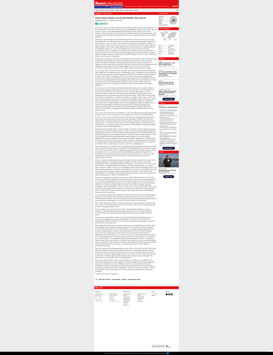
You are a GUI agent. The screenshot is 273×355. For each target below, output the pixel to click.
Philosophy (102, 10)
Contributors (125, 302)
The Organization (126, 298)
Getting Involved (158, 6)
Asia (159, 47)
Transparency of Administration (126, 300)
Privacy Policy (126, 305)
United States (171, 54)
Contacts (125, 303)
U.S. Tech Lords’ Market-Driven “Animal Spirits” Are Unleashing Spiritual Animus (168, 73)
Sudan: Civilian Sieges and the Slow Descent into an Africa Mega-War (167, 92)
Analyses (98, 13)
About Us (125, 295)
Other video (168, 176)
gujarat (124, 279)
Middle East (161, 51)
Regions (136, 10)
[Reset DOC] (109, 4)
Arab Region (171, 45)
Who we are (127, 6)
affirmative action (104, 279)
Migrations (112, 10)
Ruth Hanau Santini (164, 96)
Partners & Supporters (149, 6)
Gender (117, 10)
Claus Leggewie (163, 173)
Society (107, 10)
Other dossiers (168, 148)
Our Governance (126, 296)
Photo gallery (166, 6)
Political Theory (107, 13)
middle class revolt (134, 279)
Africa (160, 45)
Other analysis (168, 99)
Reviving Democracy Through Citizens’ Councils (167, 171)
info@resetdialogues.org (114, 301)
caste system (116, 279)
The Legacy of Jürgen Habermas (168, 107)
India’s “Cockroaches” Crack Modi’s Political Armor (167, 63)
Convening (133, 6)
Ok (167, 353)
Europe (160, 49)
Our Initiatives (140, 6)
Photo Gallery (154, 294)
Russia (160, 54)
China (169, 47)
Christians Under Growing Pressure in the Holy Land (166, 83)
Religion (121, 10)
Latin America (171, 49)
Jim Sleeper (162, 76)
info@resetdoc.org (99, 301)
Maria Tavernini (163, 66)
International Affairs (128, 10)
